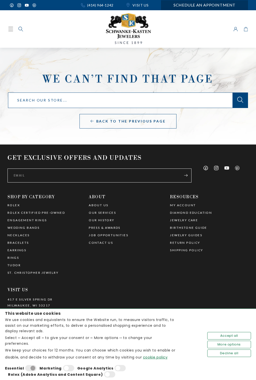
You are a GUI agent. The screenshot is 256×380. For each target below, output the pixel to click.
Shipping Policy (186, 250)
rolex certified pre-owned (36, 212)
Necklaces (19, 235)
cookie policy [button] (155, 357)
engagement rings (27, 220)
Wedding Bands (24, 228)
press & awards (104, 228)
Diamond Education (191, 212)
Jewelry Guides (186, 235)
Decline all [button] (229, 353)
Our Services (102, 212)
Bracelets (18, 242)
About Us (98, 205)
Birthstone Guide (188, 228)
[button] (20, 29)
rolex (14, 205)
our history (101, 220)
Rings (13, 258)
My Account (183, 205)
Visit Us (140, 5)
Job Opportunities (108, 235)
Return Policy (185, 242)
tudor (14, 265)
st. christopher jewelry (33, 272)
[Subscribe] (185, 175)
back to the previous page (131, 121)
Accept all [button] (229, 335)
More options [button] (229, 344)
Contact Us (101, 242)
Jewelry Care (184, 220)
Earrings (17, 250)
